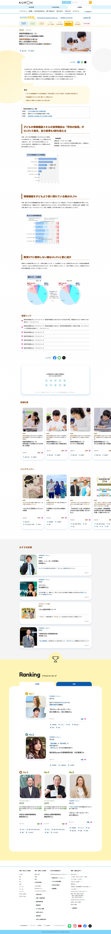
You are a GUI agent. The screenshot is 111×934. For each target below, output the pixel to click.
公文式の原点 (77, 24)
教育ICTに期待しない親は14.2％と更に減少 (38, 100)
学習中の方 (67, 2)
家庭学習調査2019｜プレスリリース (34, 332)
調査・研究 (24, 50)
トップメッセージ (23, 11)
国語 (53, 727)
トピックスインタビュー (41, 23)
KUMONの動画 (87, 23)
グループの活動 (50, 24)
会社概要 (30, 11)
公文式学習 (31, 7)
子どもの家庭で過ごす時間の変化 (37, 111)
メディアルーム (76, 11)
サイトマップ (32, 925)
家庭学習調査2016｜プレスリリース (34, 344)
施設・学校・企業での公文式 (34, 829)
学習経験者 (51, 521)
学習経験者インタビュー (23, 23)
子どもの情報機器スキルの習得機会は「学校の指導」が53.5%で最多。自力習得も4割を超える (52, 93)
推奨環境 (39, 925)
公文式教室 (59, 521)
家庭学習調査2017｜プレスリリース (34, 340)
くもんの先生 (30, 832)
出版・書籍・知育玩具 (77, 523)
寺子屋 (39, 524)
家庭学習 (32, 50)
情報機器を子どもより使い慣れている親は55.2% (39, 97)
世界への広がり (60, 11)
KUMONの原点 (55, 7)
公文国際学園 (63, 765)
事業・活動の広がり (50, 11)
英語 (59, 727)
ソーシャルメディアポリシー (59, 925)
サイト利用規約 (47, 925)
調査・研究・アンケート (68, 24)
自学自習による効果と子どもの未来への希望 (40, 116)
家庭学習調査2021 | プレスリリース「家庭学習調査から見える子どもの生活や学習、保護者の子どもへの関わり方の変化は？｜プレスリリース (56, 321)
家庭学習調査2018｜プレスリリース (34, 336)
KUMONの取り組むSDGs (39, 11)
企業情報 (80, 7)
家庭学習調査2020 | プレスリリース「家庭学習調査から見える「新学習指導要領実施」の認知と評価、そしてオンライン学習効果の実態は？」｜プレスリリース (56, 327)
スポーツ (62, 724)
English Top (88, 11)
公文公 (23, 829)
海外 (109, 523)
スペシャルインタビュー (32, 23)
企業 (85, 523)
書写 (49, 524)
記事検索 (85, 18)
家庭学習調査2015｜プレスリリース (34, 348)
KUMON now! (68, 11)
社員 (73, 526)
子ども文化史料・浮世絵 (29, 524)
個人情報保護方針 (24, 925)
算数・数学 (76, 724)
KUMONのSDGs (59, 24)
